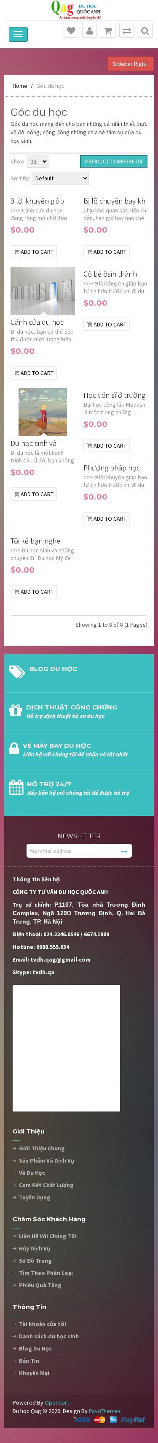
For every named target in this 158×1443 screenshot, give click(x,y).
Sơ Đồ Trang (35, 1260)
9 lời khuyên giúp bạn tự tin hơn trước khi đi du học (42, 201)
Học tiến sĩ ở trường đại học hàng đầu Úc (114, 395)
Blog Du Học (35, 1348)
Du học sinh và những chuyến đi (37, 443)
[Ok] (124, 852)
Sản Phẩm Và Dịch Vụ (46, 1160)
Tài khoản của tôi (42, 1324)
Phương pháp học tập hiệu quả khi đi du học (112, 468)
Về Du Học (32, 1173)
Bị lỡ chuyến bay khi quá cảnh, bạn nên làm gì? (115, 201)
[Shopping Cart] (108, 30)
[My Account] (89, 30)
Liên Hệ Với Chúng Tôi (48, 1236)
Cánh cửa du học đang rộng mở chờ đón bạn (39, 322)
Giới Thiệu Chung (42, 1148)
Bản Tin (29, 1360)
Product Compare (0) (113, 161)
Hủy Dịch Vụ (34, 1248)
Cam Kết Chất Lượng (46, 1185)
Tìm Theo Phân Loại (46, 1273)
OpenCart (57, 1402)
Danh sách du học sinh (49, 1336)
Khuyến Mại (34, 1373)
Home (20, 86)
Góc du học (50, 86)
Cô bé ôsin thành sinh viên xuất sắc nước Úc (110, 274)
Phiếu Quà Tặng (40, 1285)
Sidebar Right (130, 64)
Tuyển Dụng (35, 1197)
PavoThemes (105, 1411)
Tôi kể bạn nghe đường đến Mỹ (35, 541)
